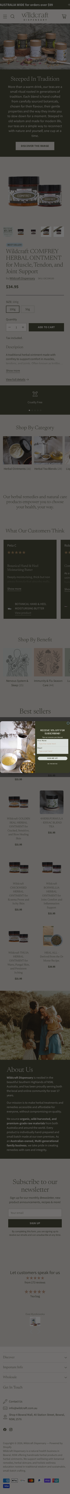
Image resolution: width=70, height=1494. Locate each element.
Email (39, 748)
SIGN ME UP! (52, 758)
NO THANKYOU (52, 763)
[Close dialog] (68, 723)
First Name (41, 740)
